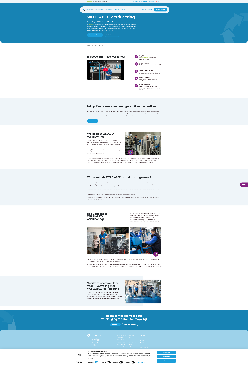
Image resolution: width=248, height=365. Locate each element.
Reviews (130, 344)
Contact (150, 9)
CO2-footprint (132, 346)
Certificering (142, 345)
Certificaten (109, 9)
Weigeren (166, 360)
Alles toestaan (166, 352)
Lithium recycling (121, 346)
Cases (130, 339)
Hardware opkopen (121, 342)
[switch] (109, 362)
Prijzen (117, 9)
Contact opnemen (144, 347)
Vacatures (142, 340)
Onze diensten (99, 9)
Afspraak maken (145, 57)
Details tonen (140, 362)
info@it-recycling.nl (94, 345)
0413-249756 (95, 342)
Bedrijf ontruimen (121, 344)
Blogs (130, 337)
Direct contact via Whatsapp (141, 1)
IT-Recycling (120, 337)
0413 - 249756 (151, 1)
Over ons (123, 9)
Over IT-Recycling (144, 338)
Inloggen (144, 9)
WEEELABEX (92, 24)
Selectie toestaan (166, 356)
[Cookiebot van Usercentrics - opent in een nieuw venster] (79, 362)
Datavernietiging (121, 339)
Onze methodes (132, 342)
